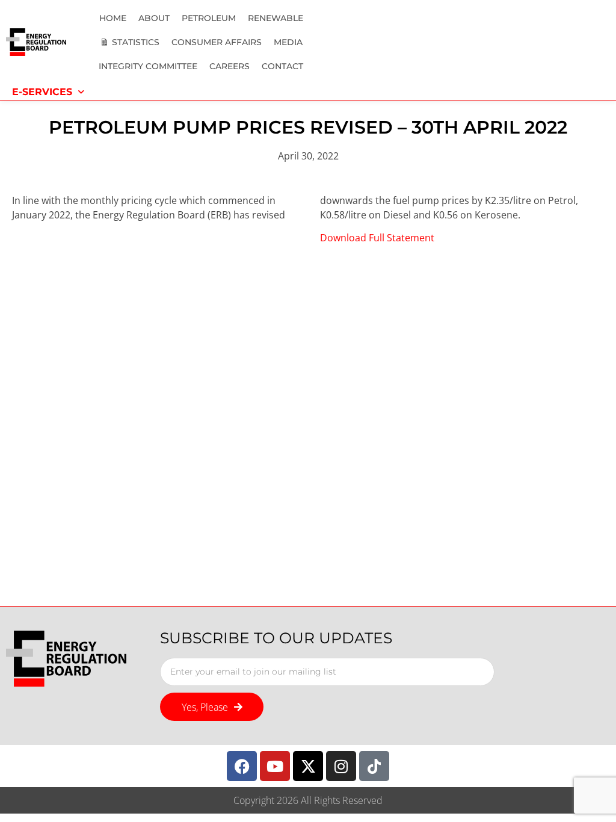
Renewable (275, 18)
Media (288, 42)
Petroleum (209, 18)
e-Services (42, 91)
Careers (229, 66)
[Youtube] (275, 766)
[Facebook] (242, 766)
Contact (282, 66)
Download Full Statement (377, 237)
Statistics (135, 42)
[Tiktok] (374, 766)
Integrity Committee (148, 66)
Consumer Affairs (216, 42)
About (154, 18)
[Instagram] (341, 766)
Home (112, 18)
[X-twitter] (308, 766)
